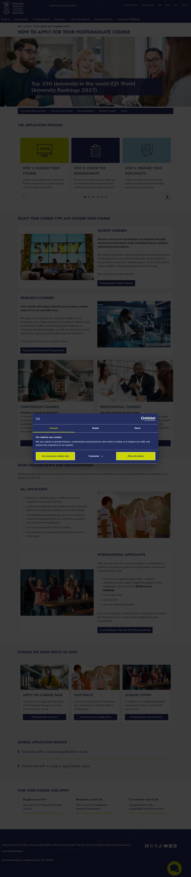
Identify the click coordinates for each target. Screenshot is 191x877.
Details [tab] (95, 428)
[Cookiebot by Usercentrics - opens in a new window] (143, 419)
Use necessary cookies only (55, 456)
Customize (94, 456)
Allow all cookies (136, 456)
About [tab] (137, 428)
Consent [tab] (53, 428)
